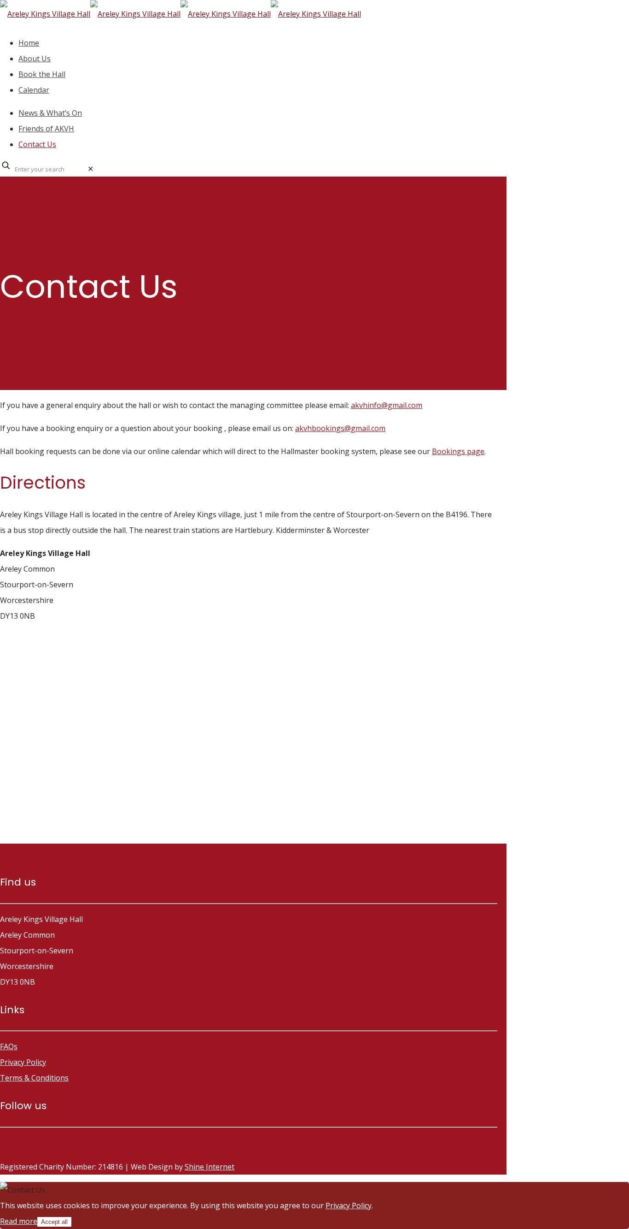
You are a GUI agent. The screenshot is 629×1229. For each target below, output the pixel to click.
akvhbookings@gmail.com (340, 428)
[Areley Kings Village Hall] (180, 14)
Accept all (54, 1221)
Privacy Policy (23, 1062)
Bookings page (458, 451)
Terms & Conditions (34, 1078)
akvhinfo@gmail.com (386, 405)
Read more (18, 1221)
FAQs (8, 1046)
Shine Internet (209, 1167)
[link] (90, 169)
